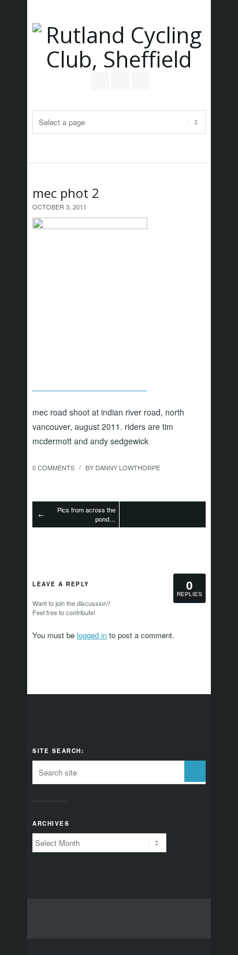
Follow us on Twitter (100, 81)
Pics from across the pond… (86, 514)
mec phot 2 (65, 192)
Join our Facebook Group (120, 81)
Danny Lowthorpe (127, 467)
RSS (140, 81)
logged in (92, 635)
